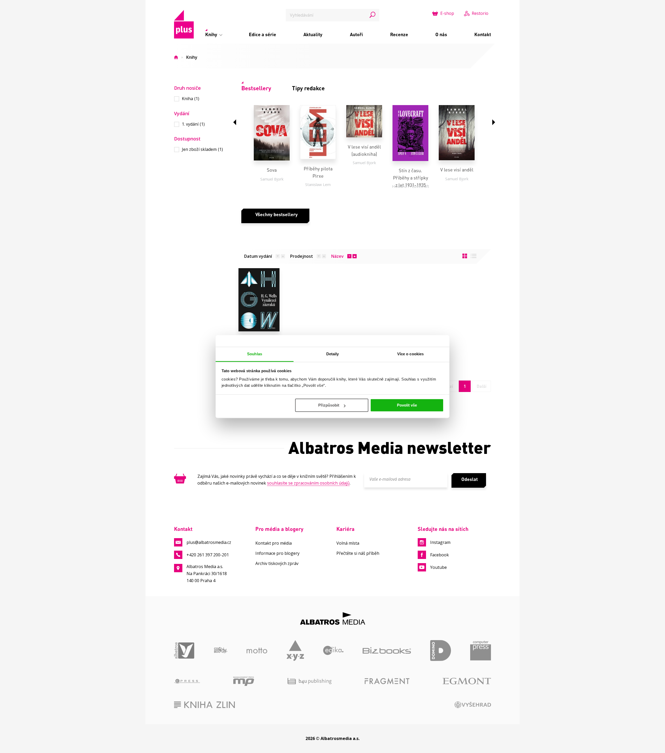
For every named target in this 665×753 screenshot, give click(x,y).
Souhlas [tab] (254, 354)
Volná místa (347, 543)
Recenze (399, 34)
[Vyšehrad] (473, 705)
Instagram (440, 542)
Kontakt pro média (273, 543)
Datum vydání (258, 256)
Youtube (438, 567)
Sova (272, 170)
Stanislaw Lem (318, 184)
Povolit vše (407, 405)
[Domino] (440, 650)
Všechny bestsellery (276, 214)
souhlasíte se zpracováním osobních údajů (308, 483)
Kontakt (482, 34)
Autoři (356, 34)
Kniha (190, 98)
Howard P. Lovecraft (410, 186)
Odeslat (469, 479)
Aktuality (312, 34)
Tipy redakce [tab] (308, 88)
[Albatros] (184, 650)
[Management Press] (243, 681)
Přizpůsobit (328, 405)
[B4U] (309, 681)
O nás (441, 34)
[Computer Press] (480, 650)
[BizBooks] (387, 650)
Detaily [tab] (332, 354)
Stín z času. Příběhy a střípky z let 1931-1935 (410, 178)
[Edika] (333, 650)
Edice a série (262, 34)
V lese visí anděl (456, 169)
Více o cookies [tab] (410, 354)
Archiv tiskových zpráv (276, 563)
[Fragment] (387, 681)
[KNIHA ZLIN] (204, 705)
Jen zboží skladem (202, 149)
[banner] (184, 24)
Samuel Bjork (271, 179)
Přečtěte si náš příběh (357, 553)
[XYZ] (295, 650)
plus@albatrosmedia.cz (209, 542)
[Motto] (257, 650)
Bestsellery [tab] (256, 88)
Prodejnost (301, 256)
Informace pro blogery (277, 553)
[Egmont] (467, 681)
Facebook (439, 555)
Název (337, 256)
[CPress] (187, 681)
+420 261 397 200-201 (208, 555)
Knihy (211, 34)
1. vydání (193, 124)
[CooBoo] (220, 650)
